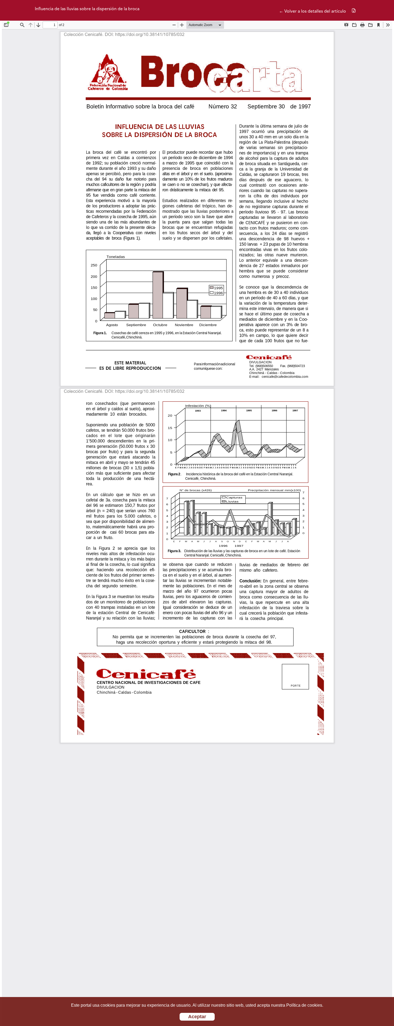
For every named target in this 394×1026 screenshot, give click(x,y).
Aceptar (197, 1016)
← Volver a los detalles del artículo (312, 11)
